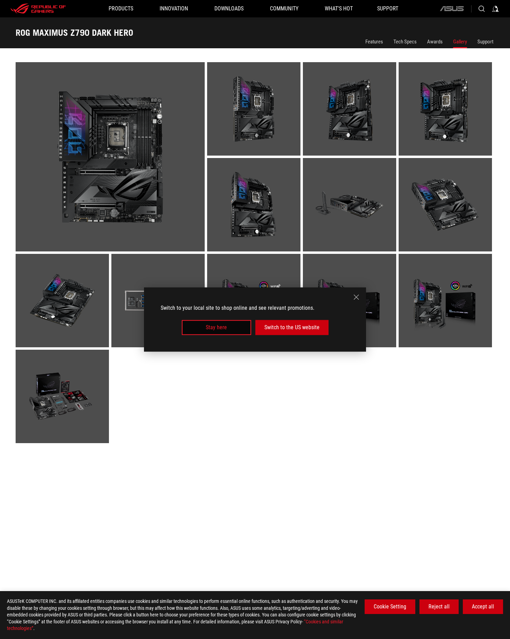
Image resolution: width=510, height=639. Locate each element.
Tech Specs (405, 42)
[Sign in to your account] (495, 8)
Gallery (460, 42)
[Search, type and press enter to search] (481, 8)
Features (374, 42)
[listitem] (111, 158)
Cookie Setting (390, 606)
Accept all (483, 606)
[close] (356, 297)
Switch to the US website (292, 327)
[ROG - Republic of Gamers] (38, 8)
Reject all (439, 606)
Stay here (216, 327)
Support (485, 42)
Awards (435, 42)
